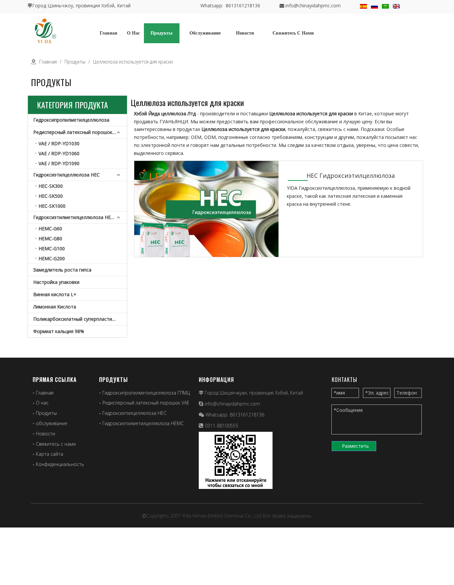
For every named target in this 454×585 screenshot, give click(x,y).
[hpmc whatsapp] (236, 460)
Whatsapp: (217, 414)
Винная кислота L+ (54, 294)
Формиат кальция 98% (58, 331)
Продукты (46, 413)
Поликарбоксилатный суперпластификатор (80, 319)
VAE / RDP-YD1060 (59, 153)
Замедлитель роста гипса (62, 270)
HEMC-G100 (52, 248)
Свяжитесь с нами (56, 444)
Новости (45, 433)
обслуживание (51, 423)
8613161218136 (247, 414)
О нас (42, 403)
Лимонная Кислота (54, 306)
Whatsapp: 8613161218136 (230, 5)
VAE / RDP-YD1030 (59, 143)
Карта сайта (49, 454)
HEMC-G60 (50, 228)
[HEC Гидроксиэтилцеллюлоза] (206, 218)
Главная (45, 393)
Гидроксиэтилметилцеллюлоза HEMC (75, 217)
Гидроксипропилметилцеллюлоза (71, 120)
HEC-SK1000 (52, 206)
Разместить (355, 446)
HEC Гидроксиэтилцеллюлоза (350, 175)
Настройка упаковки (56, 282)
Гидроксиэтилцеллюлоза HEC (66, 175)
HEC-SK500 (51, 196)
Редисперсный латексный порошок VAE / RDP (80, 132)
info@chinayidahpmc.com (313, 5)
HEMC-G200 (52, 258)
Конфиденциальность (60, 464)
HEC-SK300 (51, 186)
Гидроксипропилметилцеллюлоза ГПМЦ (146, 393)
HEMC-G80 (50, 238)
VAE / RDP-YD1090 (59, 163)
